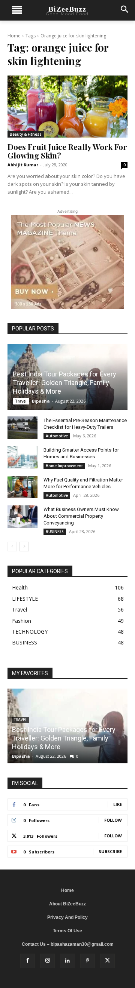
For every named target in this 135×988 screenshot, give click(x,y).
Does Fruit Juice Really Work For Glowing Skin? (67, 150)
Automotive (57, 435)
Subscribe (110, 851)
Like (117, 804)
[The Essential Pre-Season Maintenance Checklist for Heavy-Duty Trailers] (23, 427)
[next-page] (24, 546)
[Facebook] (27, 961)
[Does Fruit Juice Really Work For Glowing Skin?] (68, 107)
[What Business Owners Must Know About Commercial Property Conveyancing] (23, 516)
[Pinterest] (87, 961)
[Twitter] (107, 961)
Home (14, 36)
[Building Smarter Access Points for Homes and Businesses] (23, 457)
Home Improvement (64, 465)
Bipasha (41, 401)
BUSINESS (55, 531)
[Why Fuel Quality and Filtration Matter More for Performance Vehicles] (23, 487)
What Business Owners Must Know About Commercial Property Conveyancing (81, 516)
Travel (21, 401)
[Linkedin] (67, 961)
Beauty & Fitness (26, 134)
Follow (113, 820)
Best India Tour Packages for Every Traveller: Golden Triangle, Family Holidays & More (64, 382)
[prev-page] (12, 546)
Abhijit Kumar (23, 164)
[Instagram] (47, 961)
